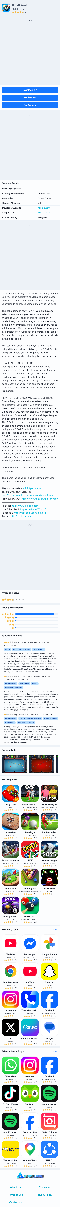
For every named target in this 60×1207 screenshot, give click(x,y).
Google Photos (49, 954)
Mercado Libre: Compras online (11, 1161)
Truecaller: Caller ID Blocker (29, 1011)
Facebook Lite (30, 1132)
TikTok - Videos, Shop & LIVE (11, 1105)
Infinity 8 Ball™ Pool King (10, 917)
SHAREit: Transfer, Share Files (49, 1162)
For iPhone (30, 97)
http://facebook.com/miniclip (30, 512)
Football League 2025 (49, 861)
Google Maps (30, 1160)
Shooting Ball (30, 888)
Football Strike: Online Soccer (49, 833)
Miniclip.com (44, 208)
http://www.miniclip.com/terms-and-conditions (27, 495)
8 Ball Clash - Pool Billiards (30, 917)
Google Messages (49, 1039)
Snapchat (49, 982)
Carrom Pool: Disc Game (10, 833)
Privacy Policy (44, 1194)
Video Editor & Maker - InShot (49, 1133)
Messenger (30, 954)
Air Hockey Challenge (49, 889)
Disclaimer (44, 1187)
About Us (15, 1187)
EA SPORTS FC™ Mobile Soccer (30, 805)
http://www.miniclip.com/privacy (40, 498)
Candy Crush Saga (10, 805)
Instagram (11, 1010)
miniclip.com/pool (33, 488)
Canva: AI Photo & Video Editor (30, 1039)
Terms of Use (15, 1194)
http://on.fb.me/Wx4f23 (33, 509)
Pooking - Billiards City (30, 833)
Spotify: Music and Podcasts (49, 1105)
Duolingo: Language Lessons (30, 1106)
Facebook (49, 1010)
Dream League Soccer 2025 (49, 805)
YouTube (10, 954)
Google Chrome (10, 982)
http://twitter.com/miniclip (25, 516)
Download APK (30, 89)
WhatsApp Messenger (10, 1077)
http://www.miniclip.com (25, 505)
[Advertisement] (30, 52)
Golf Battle (10, 888)
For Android (30, 105)
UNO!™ (30, 860)
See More (55, 930)
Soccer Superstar (10, 860)
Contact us (15, 1202)
